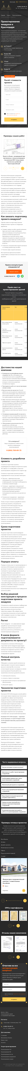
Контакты (3, 1042)
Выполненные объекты (6, 1037)
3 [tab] (9, 900)
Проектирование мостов (7, 1054)
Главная (3, 15)
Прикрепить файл (10, 109)
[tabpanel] (14, 152)
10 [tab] (10, 168)
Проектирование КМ (6, 1052)
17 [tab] (12, 169)
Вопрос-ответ (4, 1040)
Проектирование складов (7, 1059)
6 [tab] (13, 900)
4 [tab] (13, 167)
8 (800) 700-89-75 (22, 6)
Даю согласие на (13, 114)
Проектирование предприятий (8, 1056)
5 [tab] (14, 167)
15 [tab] (17, 168)
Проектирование (16, 15)
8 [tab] (18, 167)
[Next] (22, 168)
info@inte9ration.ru (22, 1)
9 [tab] (9, 168)
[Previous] (5, 168)
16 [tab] (18, 168)
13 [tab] (14, 168)
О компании (4, 1035)
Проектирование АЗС (6, 1049)
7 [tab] (17, 167)
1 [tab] (9, 167)
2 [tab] (10, 167)
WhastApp (22, 276)
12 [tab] (13, 168)
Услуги (8, 15)
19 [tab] (15, 169)
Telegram (18, 276)
